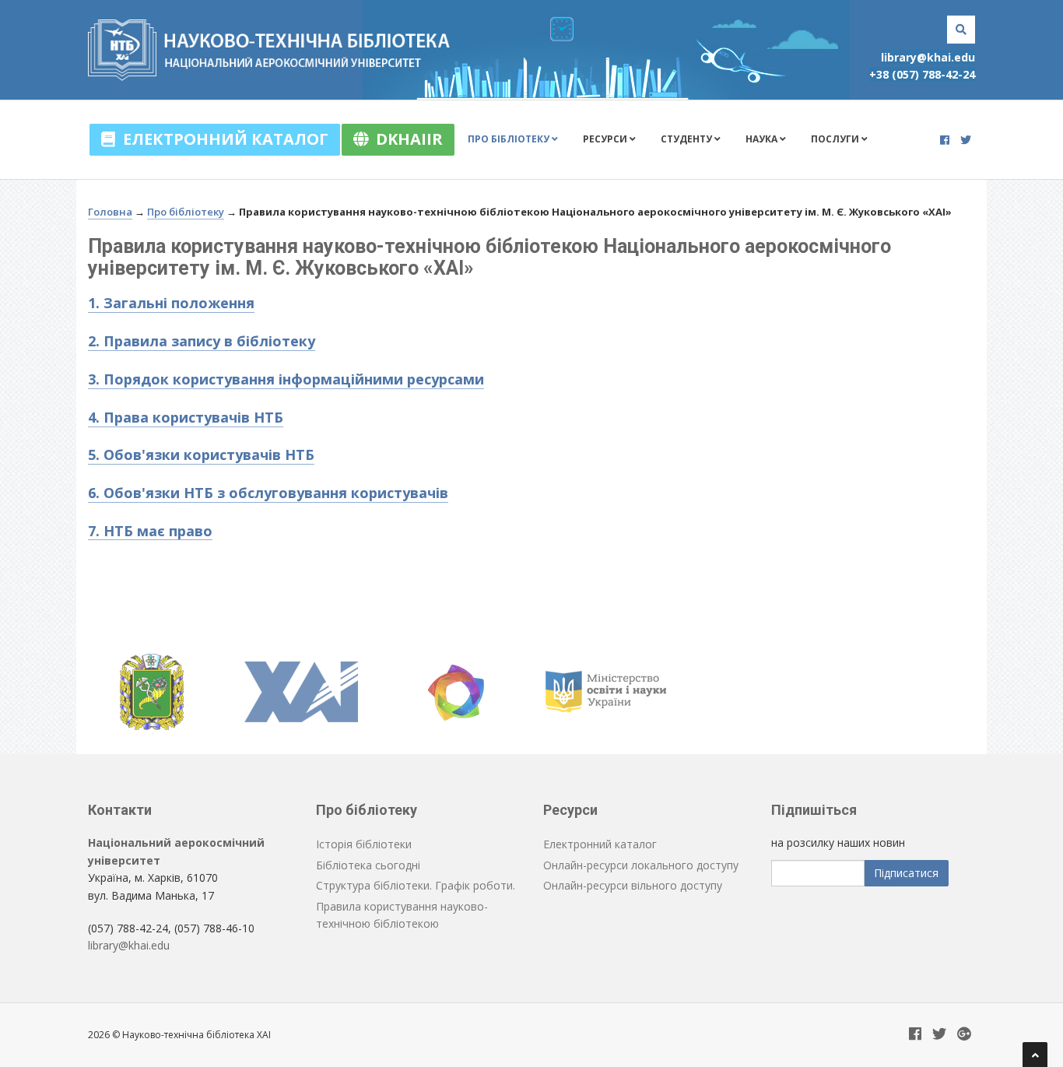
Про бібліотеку (510, 139)
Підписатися (906, 872)
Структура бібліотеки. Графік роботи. (415, 885)
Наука (763, 139)
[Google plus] (964, 1034)
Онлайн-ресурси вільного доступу (632, 885)
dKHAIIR (405, 138)
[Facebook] (944, 139)
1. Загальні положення (171, 302)
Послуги (836, 139)
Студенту (687, 139)
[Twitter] (965, 139)
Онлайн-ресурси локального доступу (640, 865)
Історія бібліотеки (364, 844)
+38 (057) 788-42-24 (922, 74)
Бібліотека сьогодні (368, 865)
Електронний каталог (221, 138)
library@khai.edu (928, 57)
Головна (110, 212)
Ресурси (606, 139)
